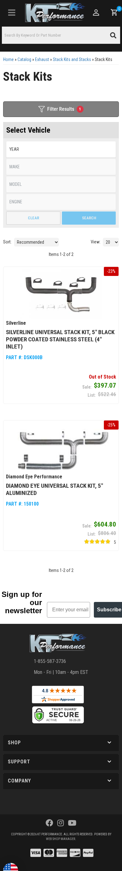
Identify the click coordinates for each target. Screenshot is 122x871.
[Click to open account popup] (96, 12)
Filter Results (64, 109)
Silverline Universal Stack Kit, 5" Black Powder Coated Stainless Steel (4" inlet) (60, 339)
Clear (33, 218)
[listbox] (61, 149)
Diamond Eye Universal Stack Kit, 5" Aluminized (54, 489)
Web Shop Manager (60, 839)
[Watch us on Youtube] (72, 823)
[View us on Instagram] (60, 823)
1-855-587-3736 (50, 661)
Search (89, 218)
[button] (61, 35)
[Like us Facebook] (49, 823)
